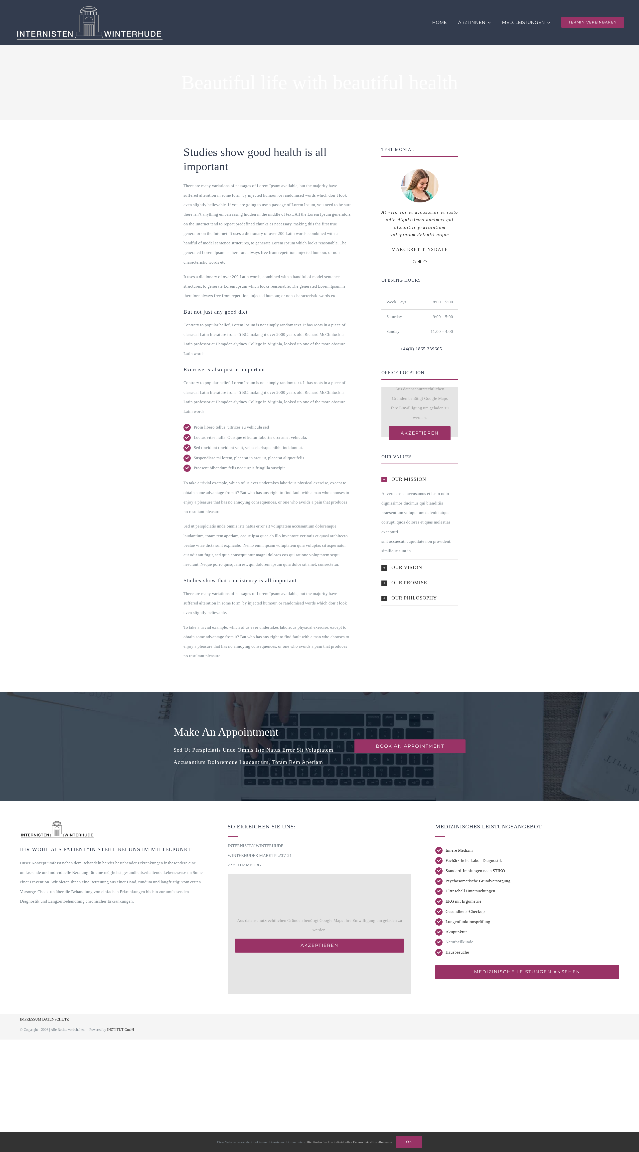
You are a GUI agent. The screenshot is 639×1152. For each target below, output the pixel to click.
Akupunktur (456, 932)
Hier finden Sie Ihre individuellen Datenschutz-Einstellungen (348, 1142)
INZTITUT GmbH (120, 1030)
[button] (414, 261)
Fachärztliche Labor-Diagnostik (474, 860)
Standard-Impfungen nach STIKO (475, 870)
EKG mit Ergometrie (463, 901)
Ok (409, 1142)
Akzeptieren (420, 433)
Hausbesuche (457, 952)
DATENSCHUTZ (55, 1019)
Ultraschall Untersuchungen (470, 891)
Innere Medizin (459, 850)
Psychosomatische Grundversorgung (478, 881)
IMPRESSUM (31, 1019)
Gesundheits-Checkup (465, 911)
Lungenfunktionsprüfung (468, 921)
